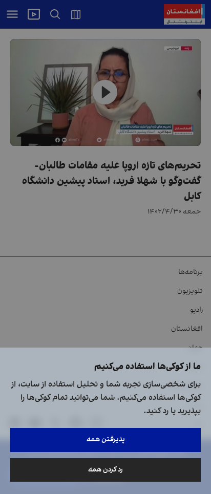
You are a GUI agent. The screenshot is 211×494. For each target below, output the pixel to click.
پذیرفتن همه (106, 439)
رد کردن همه (105, 469)
